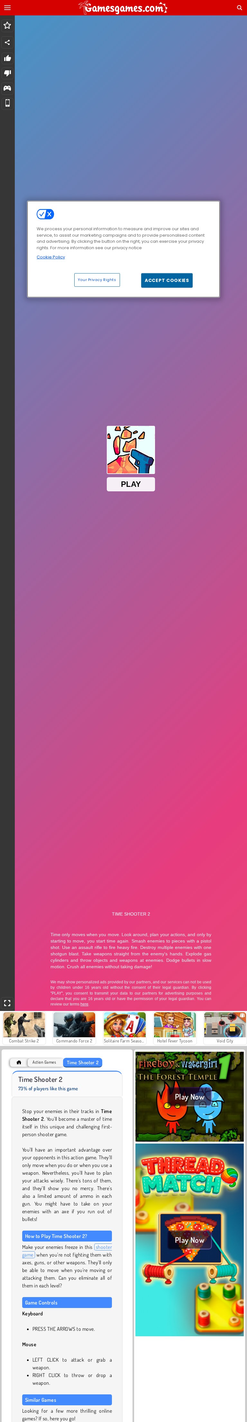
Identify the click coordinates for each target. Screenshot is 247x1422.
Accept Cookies (167, 280)
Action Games (44, 1062)
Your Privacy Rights (97, 279)
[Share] (7, 42)
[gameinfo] (7, 89)
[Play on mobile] (8, 104)
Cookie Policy (51, 257)
